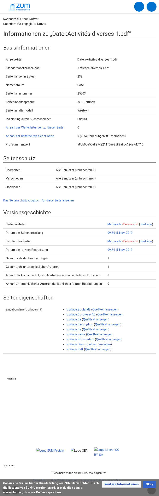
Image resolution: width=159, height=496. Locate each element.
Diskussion (130, 224)
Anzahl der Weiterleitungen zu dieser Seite (35, 127)
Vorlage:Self (74, 349)
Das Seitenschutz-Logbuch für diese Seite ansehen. (39, 200)
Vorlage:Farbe (75, 334)
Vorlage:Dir (73, 329)
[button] (121, 484)
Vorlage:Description (79, 324)
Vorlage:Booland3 (78, 309)
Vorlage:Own (75, 344)
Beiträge (146, 224)
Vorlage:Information (80, 339)
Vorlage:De (73, 319)
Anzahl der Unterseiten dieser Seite (30, 136)
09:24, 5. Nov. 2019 (119, 233)
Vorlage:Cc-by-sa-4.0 (80, 314)
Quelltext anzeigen (105, 309)
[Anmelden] (139, 7)
